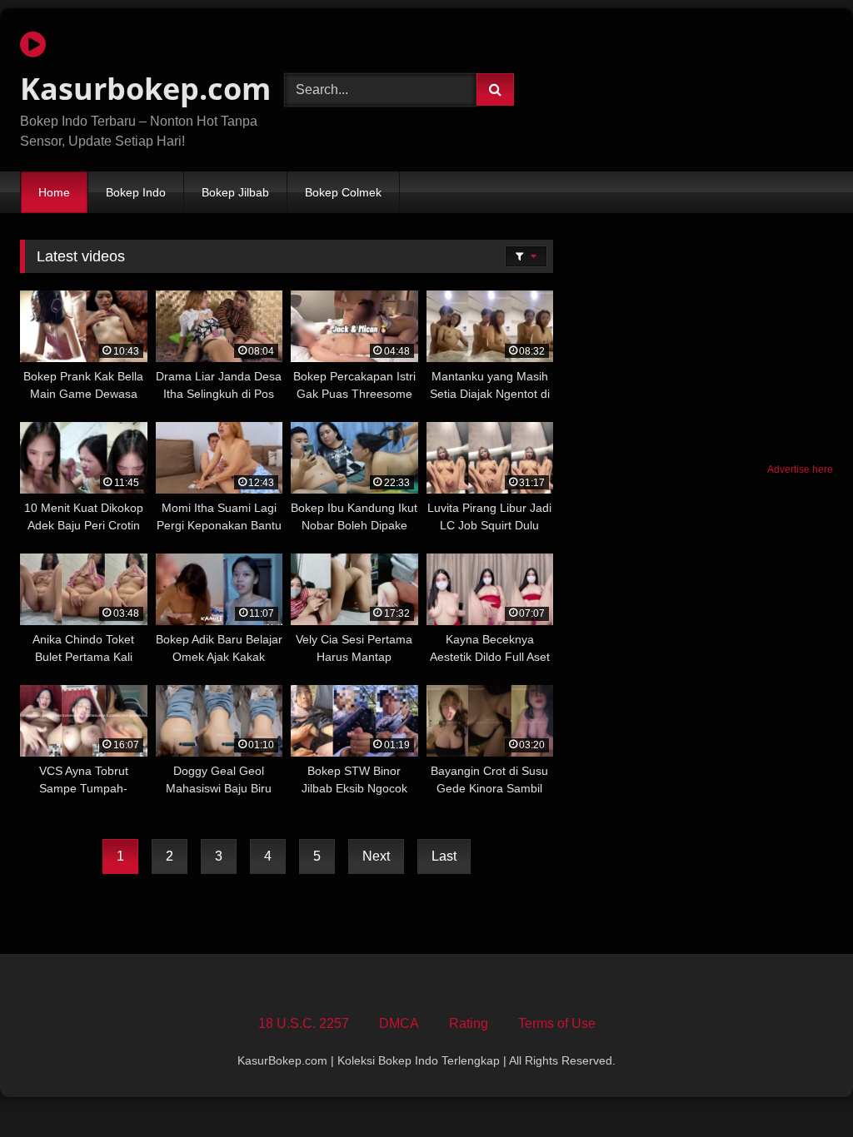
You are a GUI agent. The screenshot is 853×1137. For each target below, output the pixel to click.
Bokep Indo (136, 192)
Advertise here (800, 469)
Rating (468, 1023)
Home (54, 192)
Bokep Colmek (343, 192)
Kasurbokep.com (133, 88)
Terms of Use (557, 1023)
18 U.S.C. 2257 (303, 1023)
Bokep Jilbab (235, 192)
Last (443, 856)
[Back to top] (801, 1087)
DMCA (399, 1023)
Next (376, 856)
